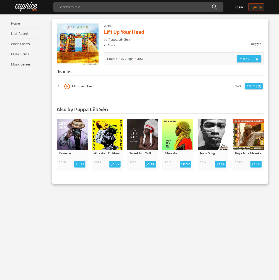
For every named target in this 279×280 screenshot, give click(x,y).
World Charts (20, 43)
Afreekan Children (107, 153)
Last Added (19, 33)
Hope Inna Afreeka (248, 153)
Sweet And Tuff (140, 153)
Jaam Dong (207, 153)
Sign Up (256, 7)
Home (15, 23)
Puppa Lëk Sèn (119, 39)
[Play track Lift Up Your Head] (67, 86)
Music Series (20, 54)
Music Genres (21, 64)
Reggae (256, 44)
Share (112, 45)
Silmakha (171, 153)
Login (239, 7)
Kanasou (65, 153)
